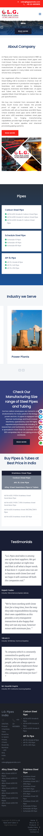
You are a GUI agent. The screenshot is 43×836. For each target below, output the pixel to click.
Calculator (33, 830)
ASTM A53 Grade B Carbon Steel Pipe (22, 214)
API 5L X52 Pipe (13, 268)
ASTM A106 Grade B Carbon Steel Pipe (22, 217)
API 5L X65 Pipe (29, 745)
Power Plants (15, 357)
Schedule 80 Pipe (14, 245)
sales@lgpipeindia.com (30, 2)
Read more (21, 442)
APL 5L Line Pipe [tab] (21, 482)
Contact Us (34, 832)
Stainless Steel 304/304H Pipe (29, 777)
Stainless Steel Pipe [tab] (21, 473)
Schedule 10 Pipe (14, 239)
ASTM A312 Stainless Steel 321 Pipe (18, 516)
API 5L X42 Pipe (13, 265)
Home (33, 820)
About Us (32, 823)
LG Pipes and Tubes (11, 821)
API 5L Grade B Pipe (15, 262)
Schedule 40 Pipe (14, 242)
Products (32, 825)
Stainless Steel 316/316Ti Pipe (29, 787)
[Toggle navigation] (40, 14)
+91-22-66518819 (33, 4)
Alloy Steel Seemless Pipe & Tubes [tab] (21, 487)
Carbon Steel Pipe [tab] (21, 478)
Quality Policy (33, 827)
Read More (10, 133)
